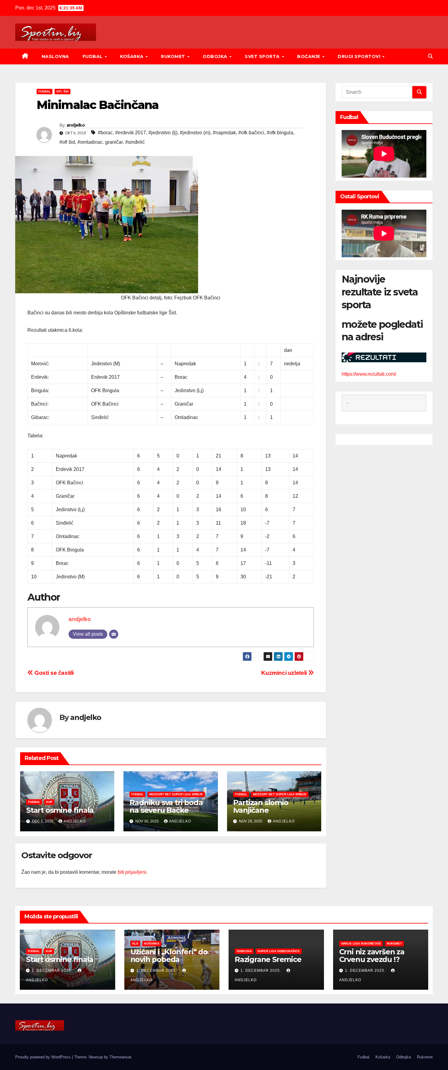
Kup (49, 802)
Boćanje (309, 56)
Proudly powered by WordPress (43, 1057)
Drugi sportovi (360, 56)
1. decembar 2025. (52, 970)
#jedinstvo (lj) (162, 132)
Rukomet (174, 56)
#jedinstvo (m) (195, 132)
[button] (430, 56)
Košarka (132, 56)
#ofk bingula (280, 132)
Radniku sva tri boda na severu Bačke (166, 806)
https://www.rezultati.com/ (369, 374)
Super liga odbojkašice (279, 951)
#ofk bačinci (251, 132)
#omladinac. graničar (100, 142)
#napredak (224, 132)
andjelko (75, 125)
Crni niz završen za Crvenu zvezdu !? (371, 955)
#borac (105, 132)
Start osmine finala (60, 810)
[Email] (113, 634)
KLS (135, 943)
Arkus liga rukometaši (361, 943)
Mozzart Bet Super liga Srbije (176, 794)
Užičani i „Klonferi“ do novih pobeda (169, 955)
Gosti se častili (53, 673)
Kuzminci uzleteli (284, 673)
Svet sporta (263, 56)
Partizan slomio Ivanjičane (260, 806)
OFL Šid (62, 91)
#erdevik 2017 (130, 132)
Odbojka (216, 56)
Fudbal (93, 56)
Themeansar (120, 1057)
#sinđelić (135, 142)
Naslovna (55, 56)
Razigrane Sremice (268, 959)
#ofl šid (67, 142)
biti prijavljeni (132, 872)
